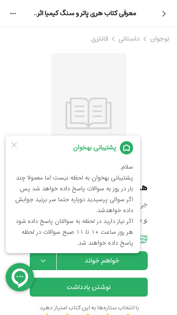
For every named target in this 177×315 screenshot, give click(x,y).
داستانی (129, 38)
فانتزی (99, 38)
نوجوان (159, 38)
